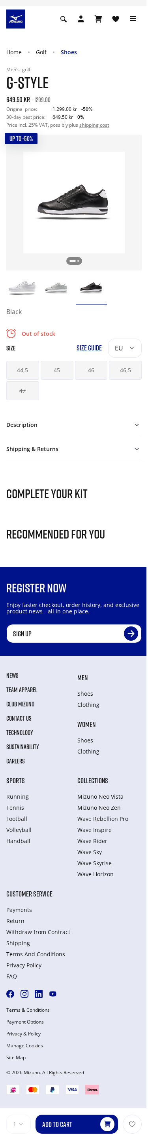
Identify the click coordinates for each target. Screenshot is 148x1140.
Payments (19, 910)
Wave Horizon (95, 874)
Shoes (69, 52)
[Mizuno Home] (15, 18)
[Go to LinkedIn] (39, 994)
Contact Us (19, 718)
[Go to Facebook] (10, 994)
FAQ (11, 976)
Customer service (29, 893)
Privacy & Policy (23, 1034)
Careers (15, 761)
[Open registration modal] (81, 19)
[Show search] (63, 19)
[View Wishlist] (115, 19)
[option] (22, 288)
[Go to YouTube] (53, 994)
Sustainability (22, 747)
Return (15, 921)
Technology (19, 733)
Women (86, 724)
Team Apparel (21, 690)
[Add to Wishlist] (132, 1124)
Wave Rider (92, 841)
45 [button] (57, 370)
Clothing (88, 704)
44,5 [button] (22, 370)
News (12, 675)
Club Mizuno (20, 704)
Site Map (16, 1057)
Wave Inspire (94, 830)
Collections (92, 780)
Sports (15, 780)
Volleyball (19, 830)
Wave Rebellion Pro (102, 818)
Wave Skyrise (94, 863)
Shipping (18, 943)
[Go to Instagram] (24, 994)
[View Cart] (98, 19)
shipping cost (94, 125)
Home (14, 52)
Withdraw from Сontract (38, 932)
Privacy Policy (23, 965)
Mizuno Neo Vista (100, 796)
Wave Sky (89, 852)
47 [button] (22, 390)
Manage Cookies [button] (24, 1046)
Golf (41, 52)
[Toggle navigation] (133, 19)
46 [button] (91, 370)
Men (82, 677)
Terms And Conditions (35, 954)
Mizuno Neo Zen (99, 807)
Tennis (15, 807)
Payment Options (25, 1022)
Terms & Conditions (28, 1010)
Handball (18, 841)
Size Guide (89, 348)
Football (16, 818)
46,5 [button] (125, 370)
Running (17, 796)
